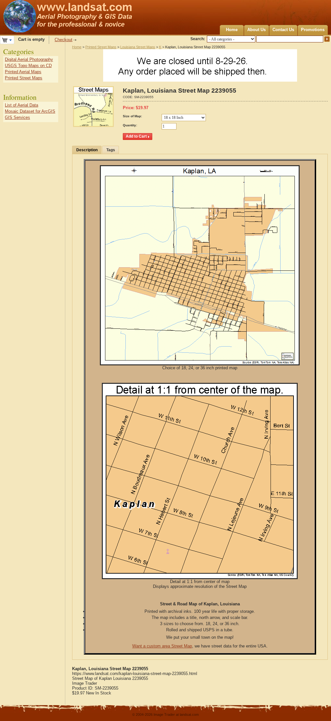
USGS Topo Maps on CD (28, 65)
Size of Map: (132, 116)
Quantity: (130, 125)
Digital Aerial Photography (29, 59)
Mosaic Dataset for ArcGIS (30, 111)
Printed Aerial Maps (23, 71)
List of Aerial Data (21, 105)
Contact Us (283, 29)
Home (232, 29)
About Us (256, 29)
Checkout (63, 39)
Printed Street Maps (100, 47)
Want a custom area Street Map (162, 646)
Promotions (313, 29)
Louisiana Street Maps (137, 47)
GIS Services (17, 117)
